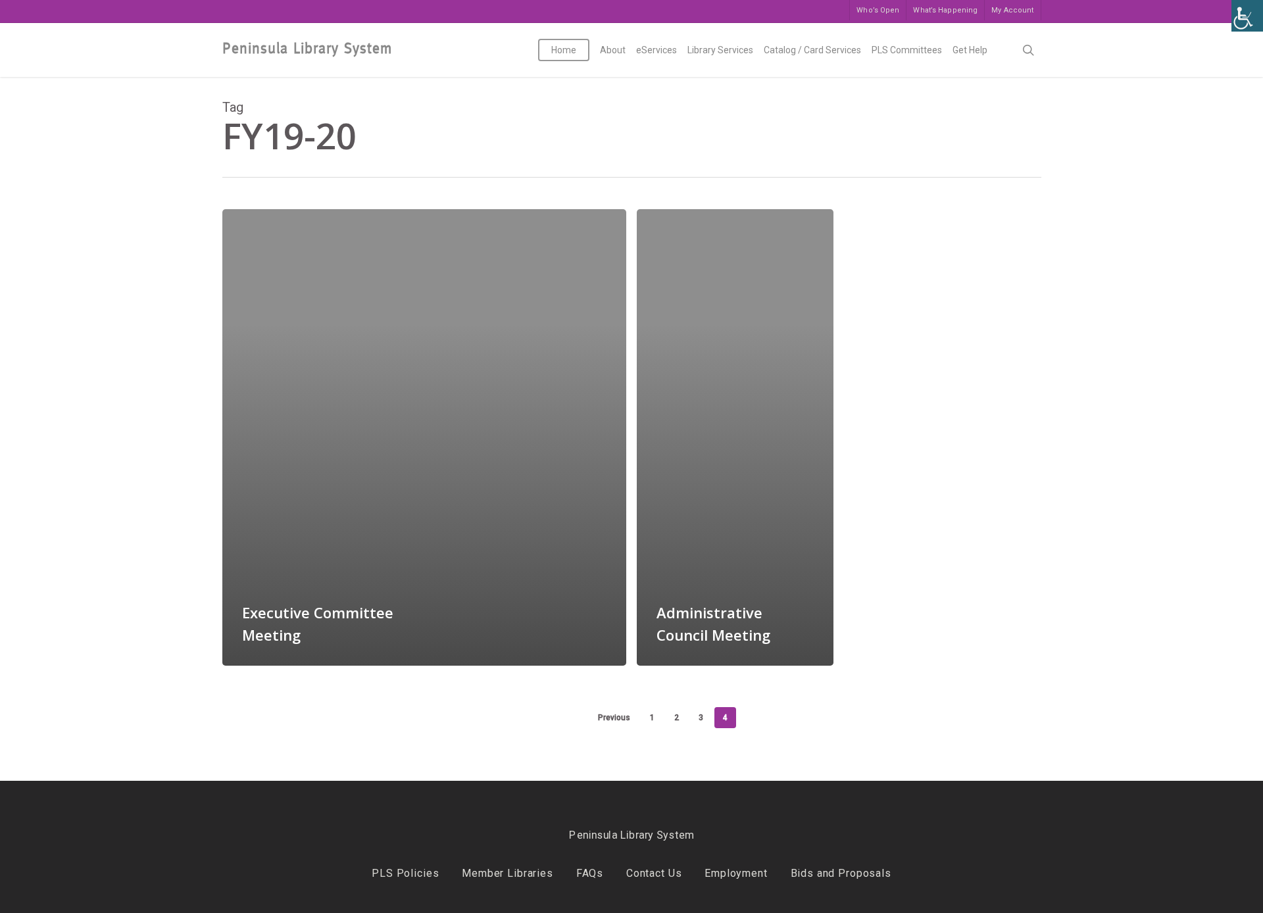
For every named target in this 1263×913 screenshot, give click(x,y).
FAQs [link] (589, 873)
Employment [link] (736, 873)
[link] (1247, 16)
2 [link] (676, 717)
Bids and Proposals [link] (841, 873)
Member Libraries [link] (507, 873)
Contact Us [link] (653, 873)
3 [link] (701, 717)
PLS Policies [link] (405, 873)
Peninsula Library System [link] (307, 49)
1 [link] (652, 717)
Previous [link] (614, 717)
